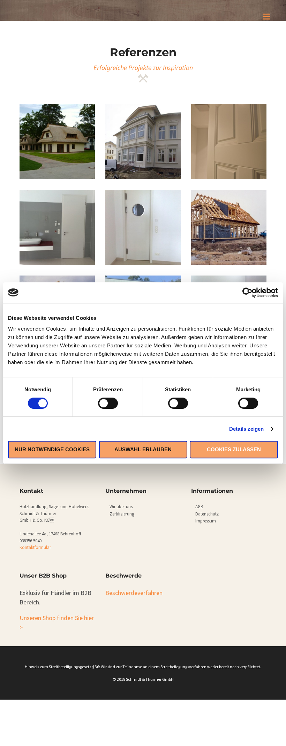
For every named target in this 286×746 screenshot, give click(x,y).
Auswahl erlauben (143, 449)
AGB (199, 507)
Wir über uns (121, 507)
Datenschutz (207, 514)
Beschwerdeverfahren (134, 593)
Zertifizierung (122, 514)
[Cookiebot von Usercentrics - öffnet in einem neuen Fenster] (247, 292)
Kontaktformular (35, 547)
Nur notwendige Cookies (52, 449)
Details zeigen (246, 429)
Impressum (205, 521)
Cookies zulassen (234, 449)
